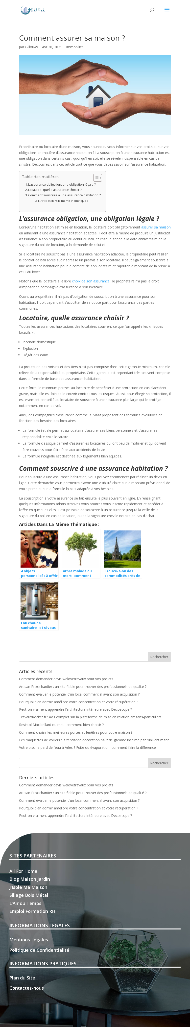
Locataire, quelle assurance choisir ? (55, 190)
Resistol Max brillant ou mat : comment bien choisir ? (61, 724)
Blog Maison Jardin (29, 879)
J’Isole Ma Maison (28, 887)
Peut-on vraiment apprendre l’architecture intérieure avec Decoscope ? (75, 709)
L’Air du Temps (25, 903)
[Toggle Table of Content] (95, 178)
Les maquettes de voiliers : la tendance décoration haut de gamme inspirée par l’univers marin (94, 740)
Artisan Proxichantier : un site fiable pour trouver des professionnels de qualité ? (82, 686)
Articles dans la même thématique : (64, 200)
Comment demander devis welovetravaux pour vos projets (66, 678)
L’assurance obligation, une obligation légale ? (62, 184)
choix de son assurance (91, 281)
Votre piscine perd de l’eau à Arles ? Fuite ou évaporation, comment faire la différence (87, 747)
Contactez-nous (26, 988)
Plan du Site (22, 978)
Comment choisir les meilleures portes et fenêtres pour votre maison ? (75, 732)
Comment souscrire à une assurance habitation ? (64, 195)
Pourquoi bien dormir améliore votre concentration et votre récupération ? (78, 702)
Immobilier (74, 47)
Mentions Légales (28, 940)
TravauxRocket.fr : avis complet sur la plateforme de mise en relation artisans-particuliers (90, 717)
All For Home (23, 871)
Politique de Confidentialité (39, 950)
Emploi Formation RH (32, 911)
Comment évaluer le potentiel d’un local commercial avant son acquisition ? (79, 694)
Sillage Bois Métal (28, 895)
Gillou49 (31, 47)
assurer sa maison (156, 227)
